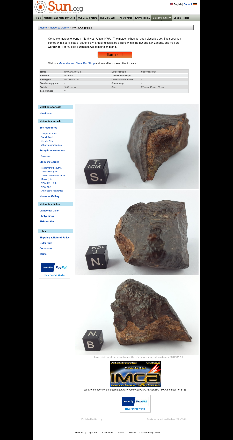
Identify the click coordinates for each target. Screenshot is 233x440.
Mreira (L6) (46, 179)
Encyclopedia (142, 18)
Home (38, 18)
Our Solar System (87, 18)
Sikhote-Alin (47, 141)
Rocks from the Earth (51, 167)
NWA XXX (46, 186)
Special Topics (181, 18)
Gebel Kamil (47, 137)
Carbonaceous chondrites (53, 175)
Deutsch (188, 4)
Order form (46, 243)
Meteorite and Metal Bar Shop (59, 18)
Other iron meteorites (51, 144)
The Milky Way (107, 18)
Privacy (132, 432)
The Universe (125, 18)
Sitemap (79, 432)
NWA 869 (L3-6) (48, 182)
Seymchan (46, 156)
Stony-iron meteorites (52, 150)
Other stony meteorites (52, 190)
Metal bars (46, 113)
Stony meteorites (49, 162)
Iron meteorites (48, 127)
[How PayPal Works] (54, 271)
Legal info (92, 432)
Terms (43, 254)
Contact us (46, 248)
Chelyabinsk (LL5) (49, 171)
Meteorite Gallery (162, 18)
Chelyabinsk (47, 216)
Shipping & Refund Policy (55, 237)
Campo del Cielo (49, 133)
